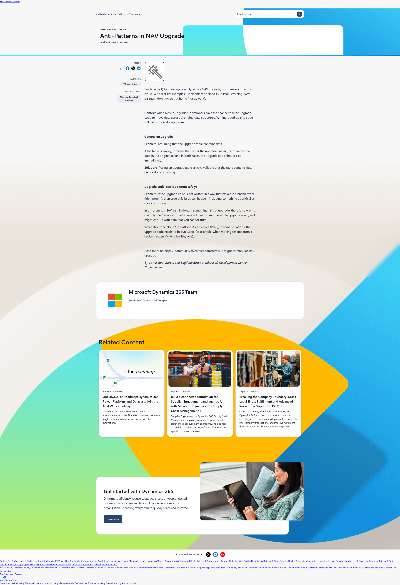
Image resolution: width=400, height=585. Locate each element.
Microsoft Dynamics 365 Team (115, 42)
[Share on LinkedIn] (139, 68)
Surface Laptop (19, 561)
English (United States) (11, 574)
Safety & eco (105, 583)
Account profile (172, 561)
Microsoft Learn (171, 567)
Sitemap (29, 583)
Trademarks (93, 583)
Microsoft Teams (92, 567)
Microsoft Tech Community (224, 567)
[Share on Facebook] (127, 68)
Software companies (270, 567)
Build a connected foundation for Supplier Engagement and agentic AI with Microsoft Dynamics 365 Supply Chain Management (197, 404)
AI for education (109, 564)
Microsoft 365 (52, 567)
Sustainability (6, 571)
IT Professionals (130, 84)
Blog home (104, 14)
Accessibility (390, 567)
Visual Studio (286, 567)
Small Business (130, 567)
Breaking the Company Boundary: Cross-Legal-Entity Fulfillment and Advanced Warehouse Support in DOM (268, 401)
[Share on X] (133, 68)
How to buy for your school (23, 564)
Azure (140, 567)
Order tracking (236, 561)
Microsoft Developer (153, 567)
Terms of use (81, 583)
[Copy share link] (122, 68)
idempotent (153, 198)
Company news (325, 567)
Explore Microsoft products (134, 561)
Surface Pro (5, 561)
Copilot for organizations (85, 561)
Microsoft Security (21, 567)
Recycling (116, 583)
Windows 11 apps (156, 561)
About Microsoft (309, 567)
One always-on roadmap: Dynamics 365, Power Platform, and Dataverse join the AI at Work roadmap (131, 401)
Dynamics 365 (38, 567)
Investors (357, 567)
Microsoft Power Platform (71, 567)
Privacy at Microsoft (342, 567)
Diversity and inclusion (373, 567)
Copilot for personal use (109, 561)
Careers (296, 567)
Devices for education (338, 561)
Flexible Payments (296, 561)
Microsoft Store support (208, 561)
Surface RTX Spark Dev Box (60, 561)
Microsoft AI (6, 567)
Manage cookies (67, 583)
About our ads (129, 583)
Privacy (55, 583)
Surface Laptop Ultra (37, 561)
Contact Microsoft (42, 583)
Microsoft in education (316, 561)
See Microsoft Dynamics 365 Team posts (148, 300)
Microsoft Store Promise (276, 561)
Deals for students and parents (86, 564)
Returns (224, 561)
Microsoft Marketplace (249, 567)
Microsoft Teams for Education (364, 561)
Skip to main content (10, 1)
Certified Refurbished (254, 561)
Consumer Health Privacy (12, 583)
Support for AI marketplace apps (194, 567)
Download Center (188, 561)
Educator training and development (54, 564)
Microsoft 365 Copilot (111, 567)
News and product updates (129, 98)
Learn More (113, 519)
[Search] (299, 14)
